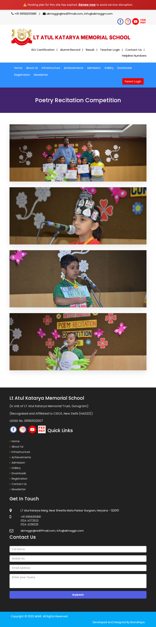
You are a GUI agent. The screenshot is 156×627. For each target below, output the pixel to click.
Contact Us (133, 50)
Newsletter (41, 75)
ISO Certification (43, 50)
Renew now (87, 5)
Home (18, 68)
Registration (22, 75)
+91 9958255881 (25, 14)
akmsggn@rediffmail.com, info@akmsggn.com (79, 14)
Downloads (124, 68)
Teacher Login (110, 50)
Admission (94, 68)
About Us (32, 68)
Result (90, 50)
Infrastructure (51, 68)
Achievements (73, 68)
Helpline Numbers (134, 56)
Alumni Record (70, 50)
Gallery (109, 68)
